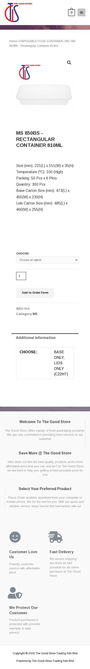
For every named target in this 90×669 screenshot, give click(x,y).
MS (67, 41)
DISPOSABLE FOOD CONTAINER (41, 41)
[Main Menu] (81, 13)
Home (13, 41)
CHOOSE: (23, 253)
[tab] (45, 338)
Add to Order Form (35, 292)
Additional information (36, 338)
